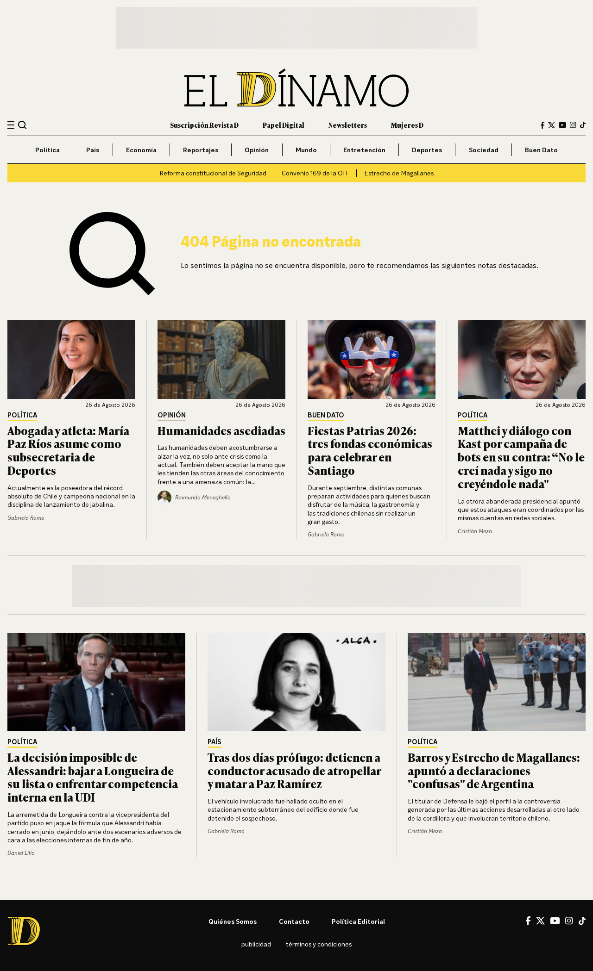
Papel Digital (283, 125)
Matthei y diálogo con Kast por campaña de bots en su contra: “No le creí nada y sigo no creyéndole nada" (521, 457)
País (92, 150)
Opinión (257, 150)
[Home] (296, 87)
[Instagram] (573, 125)
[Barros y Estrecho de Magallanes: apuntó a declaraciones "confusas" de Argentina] (497, 682)
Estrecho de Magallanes (399, 173)
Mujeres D (407, 125)
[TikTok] (583, 125)
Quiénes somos (232, 921)
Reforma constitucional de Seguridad (212, 173)
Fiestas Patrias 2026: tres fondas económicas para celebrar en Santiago (370, 450)
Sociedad (483, 150)
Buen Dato (541, 150)
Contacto (294, 921)
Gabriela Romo (25, 517)
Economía (141, 150)
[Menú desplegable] (10, 125)
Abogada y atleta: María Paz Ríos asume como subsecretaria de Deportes (68, 450)
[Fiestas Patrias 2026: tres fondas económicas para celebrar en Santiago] (371, 359)
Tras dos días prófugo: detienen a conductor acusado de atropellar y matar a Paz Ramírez (294, 770)
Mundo (306, 150)
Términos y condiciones (319, 944)
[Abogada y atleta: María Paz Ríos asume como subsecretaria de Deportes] (71, 359)
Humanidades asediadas (221, 430)
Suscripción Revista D (204, 125)
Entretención (364, 150)
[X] (540, 920)
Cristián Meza (475, 531)
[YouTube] (562, 125)
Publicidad (256, 944)
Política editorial (358, 921)
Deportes (427, 150)
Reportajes (200, 150)
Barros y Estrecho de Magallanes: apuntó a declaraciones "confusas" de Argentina (494, 770)
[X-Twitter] (551, 125)
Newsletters (347, 125)
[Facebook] (542, 125)
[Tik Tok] (582, 921)
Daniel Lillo (21, 852)
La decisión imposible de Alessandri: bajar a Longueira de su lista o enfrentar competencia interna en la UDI (92, 777)
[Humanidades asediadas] (221, 359)
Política (47, 150)
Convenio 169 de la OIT (315, 173)
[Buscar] (22, 125)
